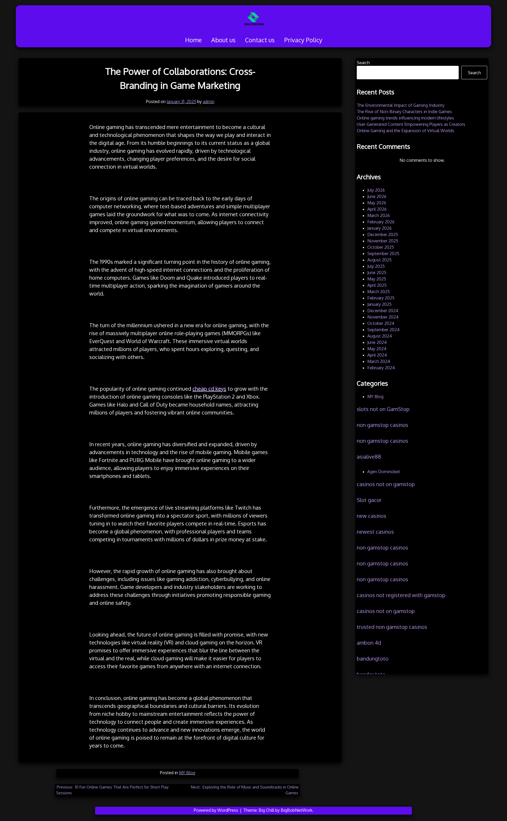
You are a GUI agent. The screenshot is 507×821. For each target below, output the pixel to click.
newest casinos (375, 531)
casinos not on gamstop (386, 484)
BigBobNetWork (296, 810)
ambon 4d (369, 642)
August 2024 (379, 336)
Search (363, 62)
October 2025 (380, 247)
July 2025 (376, 266)
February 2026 (381, 221)
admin (208, 101)
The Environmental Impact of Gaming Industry (400, 105)
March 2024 (378, 361)
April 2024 (377, 355)
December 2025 (382, 234)
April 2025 (377, 285)
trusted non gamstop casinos (392, 626)
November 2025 (382, 240)
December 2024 (382, 310)
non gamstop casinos (382, 424)
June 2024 (377, 342)
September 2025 (383, 253)
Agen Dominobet (383, 471)
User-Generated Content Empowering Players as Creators (411, 124)
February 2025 (381, 298)
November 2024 (382, 317)
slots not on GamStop (383, 408)
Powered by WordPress (216, 810)
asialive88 (369, 456)
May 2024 (376, 348)
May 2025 (376, 279)
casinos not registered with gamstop (401, 595)
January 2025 (379, 304)
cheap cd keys (209, 388)
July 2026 (376, 190)
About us (223, 40)
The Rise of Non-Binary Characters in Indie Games (404, 111)
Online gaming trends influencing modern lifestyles (405, 118)
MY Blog (187, 772)
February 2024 (381, 367)
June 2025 (376, 272)
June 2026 (376, 196)
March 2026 (378, 215)
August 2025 (379, 259)
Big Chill (266, 810)
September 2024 (383, 329)
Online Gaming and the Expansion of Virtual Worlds (405, 130)
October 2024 (380, 323)
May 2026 (376, 202)
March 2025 (378, 291)
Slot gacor (369, 499)
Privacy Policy (303, 40)
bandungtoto (372, 658)
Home (193, 40)
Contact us (260, 40)
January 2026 (379, 228)
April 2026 (377, 209)
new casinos (371, 515)
